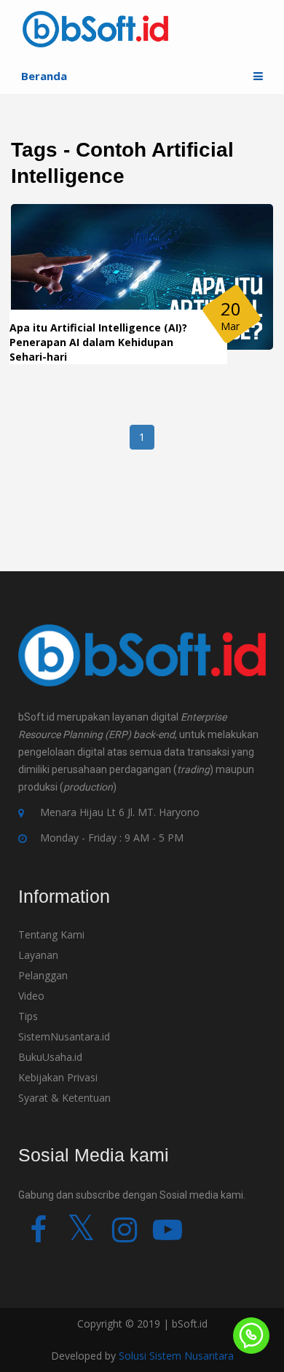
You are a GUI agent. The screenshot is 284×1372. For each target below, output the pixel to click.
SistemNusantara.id (64, 1036)
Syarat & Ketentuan (64, 1098)
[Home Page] (95, 28)
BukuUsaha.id (50, 1057)
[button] (258, 76)
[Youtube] (167, 1236)
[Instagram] (124, 1236)
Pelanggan (43, 975)
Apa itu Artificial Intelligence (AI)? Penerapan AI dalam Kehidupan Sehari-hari (98, 342)
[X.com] (81, 1236)
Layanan (38, 955)
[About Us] (142, 665)
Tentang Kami (51, 934)
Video (31, 996)
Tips (28, 1016)
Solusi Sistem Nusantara (176, 1356)
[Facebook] (38, 1236)
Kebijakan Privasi (58, 1077)
